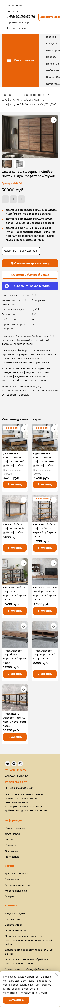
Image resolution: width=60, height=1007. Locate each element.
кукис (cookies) (12, 988)
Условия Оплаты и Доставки (21, 250)
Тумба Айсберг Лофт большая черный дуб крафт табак (14, 656)
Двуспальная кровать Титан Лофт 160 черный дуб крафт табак (14, 459)
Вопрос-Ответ (13, 924)
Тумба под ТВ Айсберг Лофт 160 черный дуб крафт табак (14, 719)
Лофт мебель (13, 834)
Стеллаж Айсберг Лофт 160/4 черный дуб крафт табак (14, 593)
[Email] (20, 763)
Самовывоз (12, 879)
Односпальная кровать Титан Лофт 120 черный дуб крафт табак (43, 459)
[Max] (14, 763)
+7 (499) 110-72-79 (15, 770)
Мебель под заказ (16, 890)
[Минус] (5, 199)
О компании (12, 851)
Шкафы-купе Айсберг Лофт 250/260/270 (29, 104)
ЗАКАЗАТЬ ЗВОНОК (17, 775)
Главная (51, 36)
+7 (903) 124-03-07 (16, 782)
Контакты (11, 845)
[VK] (7, 763)
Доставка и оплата (16, 873)
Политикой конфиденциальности (26, 992)
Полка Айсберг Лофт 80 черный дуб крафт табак (13, 528)
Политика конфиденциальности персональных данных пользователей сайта (29, 940)
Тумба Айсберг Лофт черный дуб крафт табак (44, 654)
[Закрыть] (56, 974)
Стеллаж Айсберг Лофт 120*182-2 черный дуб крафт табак (44, 530)
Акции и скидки (15, 913)
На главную (12, 856)
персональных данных (25, 984)
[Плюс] (21, 199)
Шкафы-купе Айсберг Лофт (20, 99)
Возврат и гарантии (17, 885)
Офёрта (9, 896)
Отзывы (10, 839)
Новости (51, 56)
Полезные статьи (15, 930)
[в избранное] (54, 120)
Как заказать (12, 919)
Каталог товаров (33, 95)
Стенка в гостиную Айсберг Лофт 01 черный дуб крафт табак (45, 593)
